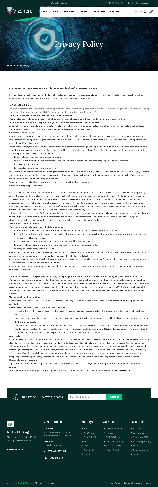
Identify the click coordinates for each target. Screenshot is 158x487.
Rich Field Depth (113, 445)
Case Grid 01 (89, 437)
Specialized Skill (140, 437)
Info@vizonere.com (141, 2)
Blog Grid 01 (89, 432)
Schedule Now (14, 449)
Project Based (112, 450)
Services (87, 445)
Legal (148, 482)
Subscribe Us (61, 2)
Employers (69, 11)
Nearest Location (52, 458)
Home (46, 11)
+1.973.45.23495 (55, 451)
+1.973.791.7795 (115, 2)
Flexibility (110, 432)
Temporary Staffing (142, 441)
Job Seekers (98, 11)
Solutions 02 (138, 432)
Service (83, 11)
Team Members (140, 450)
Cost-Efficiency (113, 437)
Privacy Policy (113, 482)
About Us (87, 428)
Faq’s (85, 441)
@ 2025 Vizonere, (26, 482)
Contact (114, 11)
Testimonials (89, 450)
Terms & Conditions (133, 482)
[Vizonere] (19, 10)
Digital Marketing (114, 428)
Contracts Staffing (114, 441)
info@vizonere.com (53, 445)
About (55, 11)
